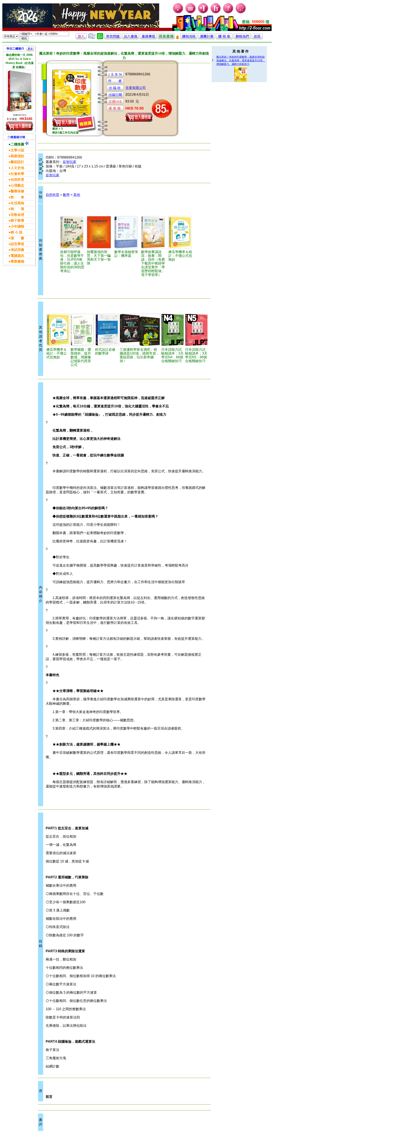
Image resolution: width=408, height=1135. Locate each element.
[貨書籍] (166, 38)
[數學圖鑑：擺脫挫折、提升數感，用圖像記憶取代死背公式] (82, 330)
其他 (76, 195)
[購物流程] (188, 38)
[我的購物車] (191, 13)
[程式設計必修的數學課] (106, 330)
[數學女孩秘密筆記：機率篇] (127, 232)
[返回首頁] (257, 38)
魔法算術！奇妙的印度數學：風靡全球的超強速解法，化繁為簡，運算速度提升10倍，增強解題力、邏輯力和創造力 (240, 60)
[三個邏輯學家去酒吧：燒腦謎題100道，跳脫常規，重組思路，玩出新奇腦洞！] (140, 330)
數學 (66, 195)
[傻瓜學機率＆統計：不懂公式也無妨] (181, 232)
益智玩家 (69, 162)
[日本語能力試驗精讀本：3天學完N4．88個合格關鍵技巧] (172, 330)
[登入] (81, 38)
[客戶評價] (92, 38)
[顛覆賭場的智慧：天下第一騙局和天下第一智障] (100, 232)
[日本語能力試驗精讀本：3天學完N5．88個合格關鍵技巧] (196, 330)
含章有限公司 (135, 88)
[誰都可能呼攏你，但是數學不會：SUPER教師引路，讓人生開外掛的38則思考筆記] (73, 232)
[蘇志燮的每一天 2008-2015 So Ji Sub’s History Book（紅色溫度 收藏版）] (20, 91)
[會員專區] (148, 38)
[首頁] (241, 13)
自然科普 (52, 195)
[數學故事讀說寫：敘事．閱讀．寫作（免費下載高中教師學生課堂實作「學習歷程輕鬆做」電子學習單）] (154, 232)
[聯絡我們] (242, 38)
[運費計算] (206, 38)
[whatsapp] (100, 38)
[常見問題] (228, 13)
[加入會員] (203, 13)
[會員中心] (216, 13)
